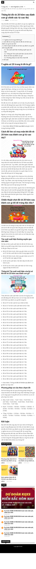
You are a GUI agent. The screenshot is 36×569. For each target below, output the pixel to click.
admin (6, 20)
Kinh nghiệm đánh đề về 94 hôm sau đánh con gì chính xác (8, 479)
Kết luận (5, 59)
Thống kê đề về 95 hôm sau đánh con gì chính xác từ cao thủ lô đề (26, 460)
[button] (9, 36)
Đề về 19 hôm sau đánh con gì (19, 126)
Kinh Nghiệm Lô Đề (17, 7)
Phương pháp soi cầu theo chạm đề (16, 57)
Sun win (2, 568)
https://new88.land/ (10, 562)
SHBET (2, 558)
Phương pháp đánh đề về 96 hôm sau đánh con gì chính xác (8, 460)
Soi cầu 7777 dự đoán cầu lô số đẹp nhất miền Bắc (20, 549)
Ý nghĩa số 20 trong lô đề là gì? (12, 40)
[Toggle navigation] (2, 2)
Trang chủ (4, 7)
